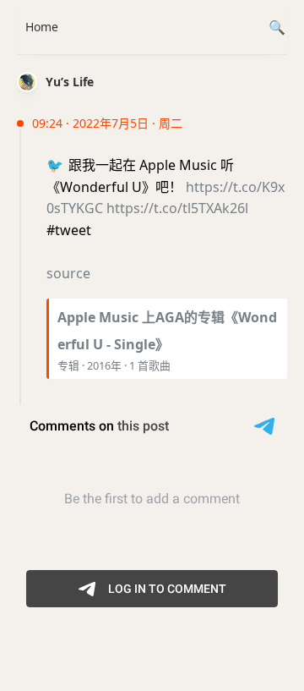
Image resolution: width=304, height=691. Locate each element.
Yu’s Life (70, 82)
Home (41, 27)
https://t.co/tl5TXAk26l (177, 208)
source (68, 273)
